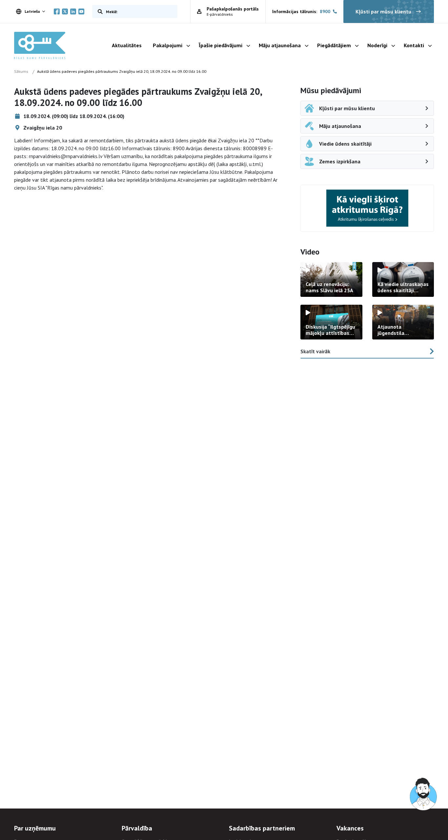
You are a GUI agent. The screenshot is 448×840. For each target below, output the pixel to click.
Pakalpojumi (167, 45)
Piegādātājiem (334, 45)
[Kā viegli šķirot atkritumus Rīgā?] (367, 208)
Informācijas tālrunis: (301, 11)
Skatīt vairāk (315, 351)
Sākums (21, 71)
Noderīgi (377, 45)
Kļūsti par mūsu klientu (383, 11)
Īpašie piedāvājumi (220, 45)
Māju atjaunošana (280, 45)
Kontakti (414, 45)
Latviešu (32, 11)
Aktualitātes (127, 45)
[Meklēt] (98, 11)
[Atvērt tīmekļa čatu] (423, 794)
